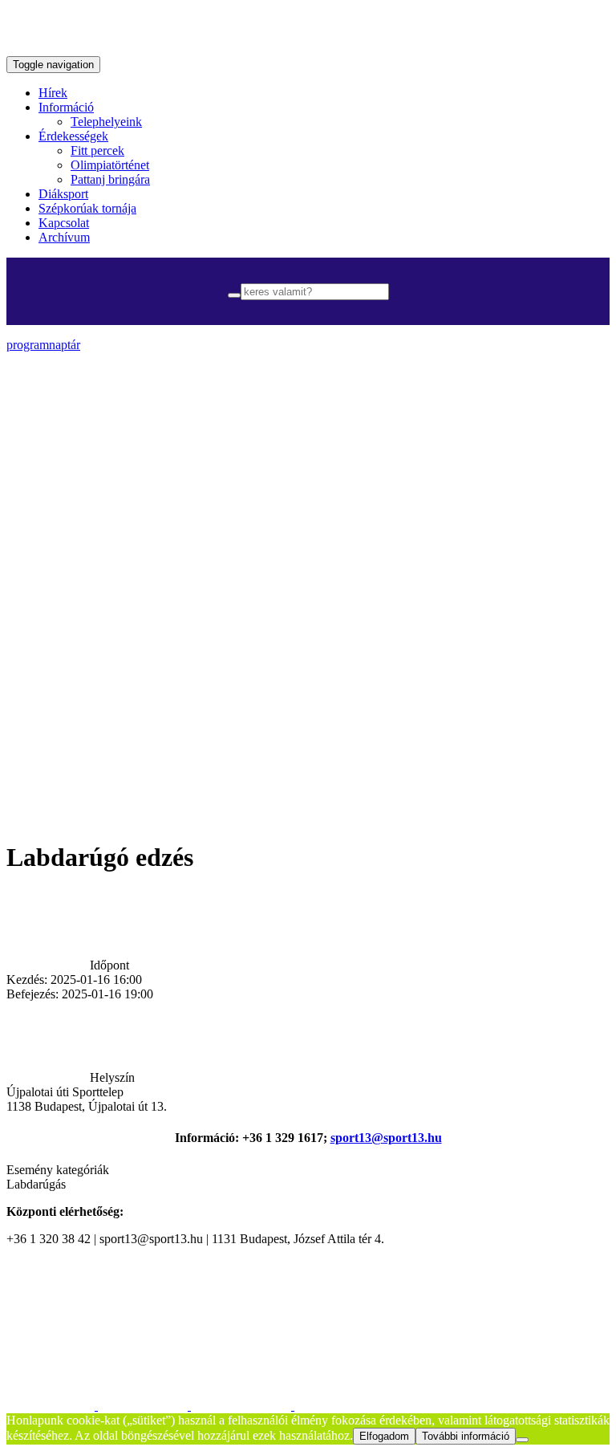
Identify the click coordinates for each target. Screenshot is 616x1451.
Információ (66, 107)
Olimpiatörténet (110, 165)
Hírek (52, 93)
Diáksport (63, 194)
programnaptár (43, 345)
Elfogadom (384, 1436)
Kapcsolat (63, 223)
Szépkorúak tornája (87, 208)
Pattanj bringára (110, 179)
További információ (465, 1436)
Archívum (64, 237)
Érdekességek (73, 136)
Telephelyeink (106, 121)
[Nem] (522, 1439)
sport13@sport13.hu (386, 1137)
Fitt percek (97, 150)
